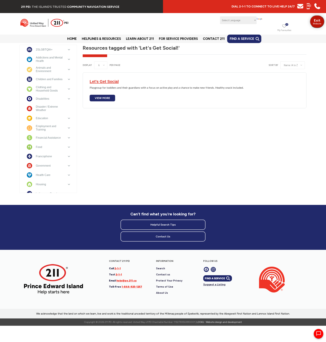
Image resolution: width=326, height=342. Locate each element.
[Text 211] (309, 8)
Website (317, 21)
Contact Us (163, 236)
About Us (162, 292)
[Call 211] (317, 8)
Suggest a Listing (214, 284)
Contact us (163, 274)
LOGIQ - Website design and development (219, 322)
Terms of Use (164, 286)
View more (102, 98)
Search (160, 268)
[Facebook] (206, 269)
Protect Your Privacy (169, 280)
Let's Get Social (104, 81)
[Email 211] (300, 8)
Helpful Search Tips (163, 224)
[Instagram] (213, 269)
